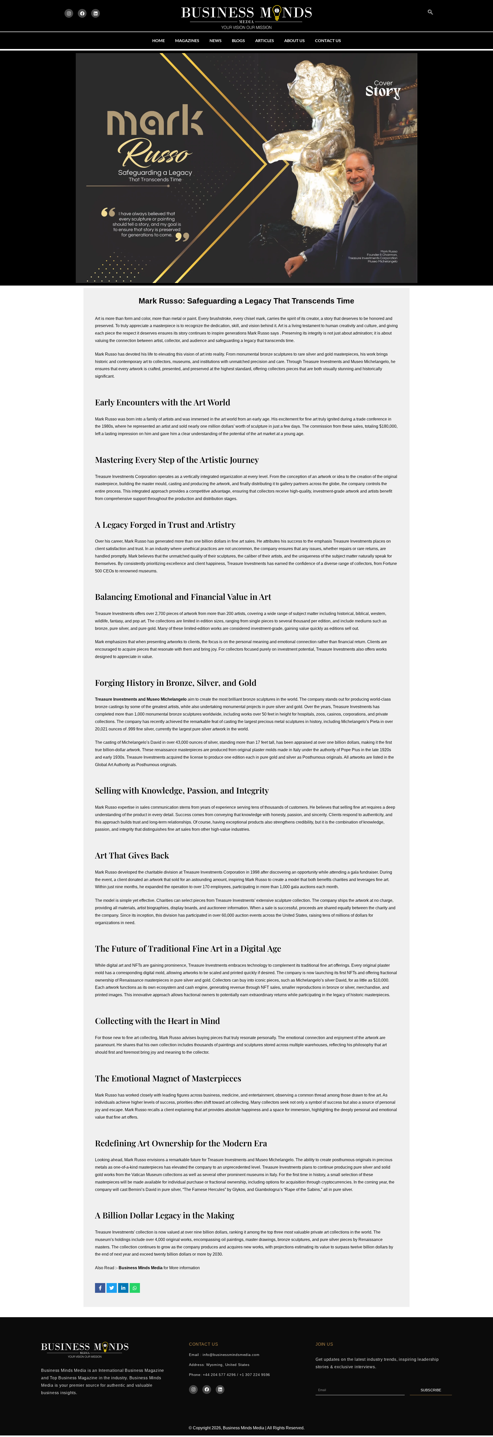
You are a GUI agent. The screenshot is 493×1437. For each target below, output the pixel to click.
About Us (294, 40)
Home (158, 40)
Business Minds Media (141, 1268)
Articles (264, 40)
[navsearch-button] (430, 12)
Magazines (187, 40)
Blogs (238, 40)
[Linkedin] (95, 13)
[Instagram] (68, 13)
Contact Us (328, 40)
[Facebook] (82, 13)
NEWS (216, 40)
